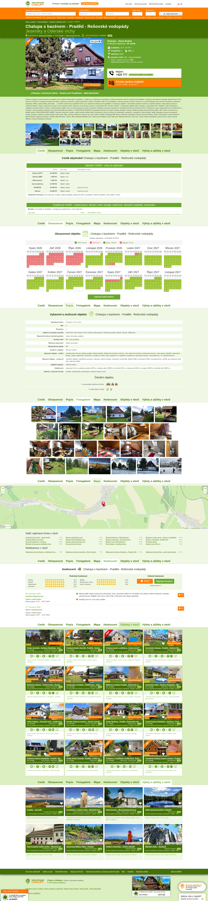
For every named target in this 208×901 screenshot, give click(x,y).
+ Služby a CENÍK (14, 891)
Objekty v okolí (129, 150)
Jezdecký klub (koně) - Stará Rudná (38, 537)
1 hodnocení (59, 706)
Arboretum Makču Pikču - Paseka (80, 847)
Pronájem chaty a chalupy (34, 889)
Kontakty (168, 4)
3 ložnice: (115, 47)
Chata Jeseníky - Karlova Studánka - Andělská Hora (48, 648)
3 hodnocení (99, 743)
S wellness (169, 17)
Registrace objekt (142, 871)
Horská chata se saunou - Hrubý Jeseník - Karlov (86, 722)
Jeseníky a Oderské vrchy (57, 22)
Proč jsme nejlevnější (33, 871)
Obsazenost (55, 150)
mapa (109, 35)
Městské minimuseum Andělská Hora (38, 544)
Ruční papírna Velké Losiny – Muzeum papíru (45, 847)
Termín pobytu (84, 10)
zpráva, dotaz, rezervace (130, 82)
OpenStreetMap (195, 528)
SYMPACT (36, 893)
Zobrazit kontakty (55, 643)
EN (181, 4)
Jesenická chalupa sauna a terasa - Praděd (162, 758)
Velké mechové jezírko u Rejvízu (158, 810)
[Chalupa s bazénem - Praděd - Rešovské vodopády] (43, 414)
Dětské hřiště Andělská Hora (75, 539)
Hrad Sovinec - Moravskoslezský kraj (121, 810)
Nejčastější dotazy (61, 871)
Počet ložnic (150, 10)
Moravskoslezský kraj (73, 35)
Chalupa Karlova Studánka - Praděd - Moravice (46, 758)
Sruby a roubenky (110, 17)
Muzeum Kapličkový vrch (74, 537)
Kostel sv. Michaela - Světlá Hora (157, 539)
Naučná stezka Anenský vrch (75, 542)
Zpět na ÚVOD (176, 871)
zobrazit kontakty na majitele (141, 74)
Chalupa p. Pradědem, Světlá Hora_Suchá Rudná (126, 758)
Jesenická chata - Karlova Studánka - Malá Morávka (166, 685)
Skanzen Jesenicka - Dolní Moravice (118, 539)
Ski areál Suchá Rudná (73, 544)
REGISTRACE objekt (156, 4)
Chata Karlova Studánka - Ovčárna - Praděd (163, 722)
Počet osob (136, 10)
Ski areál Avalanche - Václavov (36, 542)
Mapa (97, 150)
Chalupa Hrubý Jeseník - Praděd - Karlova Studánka (87, 648)
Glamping (161, 17)
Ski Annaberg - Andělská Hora (116, 544)
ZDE (57, 656)
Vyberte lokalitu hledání (33, 10)
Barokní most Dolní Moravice (115, 542)
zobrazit (91, 85)
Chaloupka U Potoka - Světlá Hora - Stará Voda (85, 685)
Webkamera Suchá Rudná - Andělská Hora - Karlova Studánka (42, 552)
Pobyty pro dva (89, 17)
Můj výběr (128, 4)
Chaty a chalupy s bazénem (53, 889)
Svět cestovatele (95, 889)
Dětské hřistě (61, 17)
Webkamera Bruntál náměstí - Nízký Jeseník (81, 552)
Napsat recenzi (164, 581)
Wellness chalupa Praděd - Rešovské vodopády (125, 685)
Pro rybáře (99, 17)
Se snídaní (177, 17)
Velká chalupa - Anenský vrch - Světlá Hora (44, 722)
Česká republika (42, 22)
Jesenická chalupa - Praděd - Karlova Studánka (164, 648)
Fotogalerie (83, 150)
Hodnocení (110, 150)
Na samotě (79, 17)
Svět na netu (84, 889)
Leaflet (186, 528)
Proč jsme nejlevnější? (89, 3)
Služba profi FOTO (76, 871)
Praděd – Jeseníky (34, 810)
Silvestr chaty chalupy (71, 889)
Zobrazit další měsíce (104, 297)
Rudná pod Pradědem (45, 35)
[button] (104, 504)
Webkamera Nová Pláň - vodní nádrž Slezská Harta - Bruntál (162, 552)
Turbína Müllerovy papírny (35, 539)
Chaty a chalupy (31, 22)
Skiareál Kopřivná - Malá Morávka (117, 537)
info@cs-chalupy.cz (59, 882)
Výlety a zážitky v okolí (156, 150)
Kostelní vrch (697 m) (153, 544)
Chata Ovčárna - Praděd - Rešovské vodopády (125, 722)
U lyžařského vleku (138, 17)
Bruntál (61, 35)
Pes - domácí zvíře (49, 17)
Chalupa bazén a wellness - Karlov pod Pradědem (126, 648)
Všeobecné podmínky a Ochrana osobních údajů (102, 871)
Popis (69, 150)
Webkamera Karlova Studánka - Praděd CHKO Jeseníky (122, 552)
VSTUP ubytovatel (140, 4)
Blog (123, 871)
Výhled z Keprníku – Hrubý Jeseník (120, 847)
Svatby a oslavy (151, 17)
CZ (179, 4)
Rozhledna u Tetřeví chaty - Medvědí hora (83, 810)
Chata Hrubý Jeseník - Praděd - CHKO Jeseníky (85, 758)
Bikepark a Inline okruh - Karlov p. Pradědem (161, 537)
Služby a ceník (48, 871)
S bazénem (71, 17)
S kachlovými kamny (124, 17)
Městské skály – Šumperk (155, 847)
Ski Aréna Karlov (151, 542)
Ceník (41, 150)
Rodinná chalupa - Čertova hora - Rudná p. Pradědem (49, 685)
